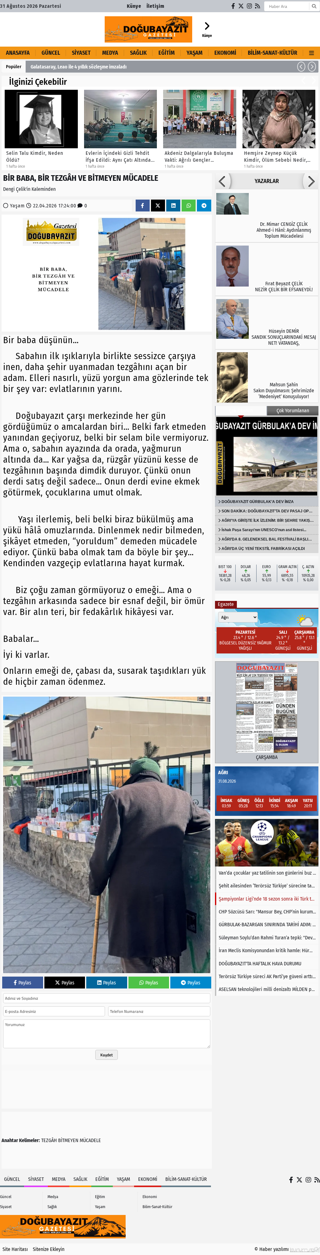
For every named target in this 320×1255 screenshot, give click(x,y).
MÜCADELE (90, 1140)
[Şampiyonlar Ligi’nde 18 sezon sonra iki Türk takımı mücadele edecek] (266, 842)
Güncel (51, 52)
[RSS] (258, 6)
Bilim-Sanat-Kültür (272, 52)
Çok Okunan (241, 411)
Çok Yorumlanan (293, 411)
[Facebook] (233, 6)
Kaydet (106, 1055)
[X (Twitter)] (241, 6)
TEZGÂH (49, 1140)
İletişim (155, 6)
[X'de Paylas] (157, 206)
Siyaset (81, 52)
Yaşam (194, 52)
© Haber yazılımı (272, 1249)
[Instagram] (250, 6)
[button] (301, 67)
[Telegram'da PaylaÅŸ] (204, 206)
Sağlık (138, 52)
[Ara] (314, 6)
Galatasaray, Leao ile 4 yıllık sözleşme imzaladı (79, 67)
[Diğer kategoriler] (311, 53)
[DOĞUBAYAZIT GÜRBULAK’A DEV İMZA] (266, 456)
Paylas (24, 983)
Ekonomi (225, 52)
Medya (110, 52)
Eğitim (166, 52)
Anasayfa (18, 52)
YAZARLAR (267, 181)
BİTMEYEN (68, 1140)
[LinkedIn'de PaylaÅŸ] (173, 206)
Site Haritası (15, 1249)
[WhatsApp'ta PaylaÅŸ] (189, 206)
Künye (134, 6)
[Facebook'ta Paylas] (142, 206)
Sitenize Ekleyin (48, 1249)
